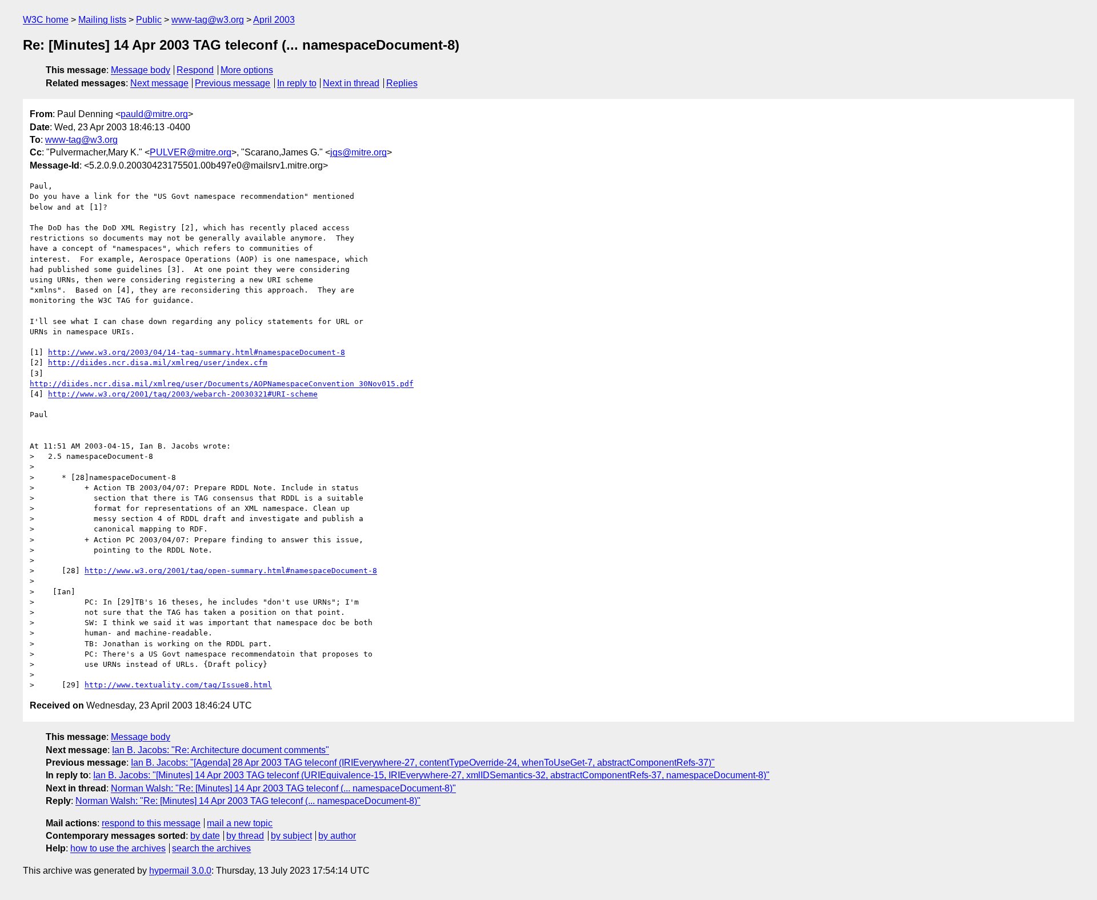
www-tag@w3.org (207, 20)
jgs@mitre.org (358, 152)
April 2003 (274, 20)
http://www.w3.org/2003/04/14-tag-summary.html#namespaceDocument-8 (196, 352)
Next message (159, 83)
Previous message (232, 83)
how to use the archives (118, 848)
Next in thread (351, 83)
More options (247, 70)
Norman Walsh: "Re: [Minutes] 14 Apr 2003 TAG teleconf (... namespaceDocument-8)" (283, 788)
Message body (140, 70)
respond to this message (151, 823)
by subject (291, 836)
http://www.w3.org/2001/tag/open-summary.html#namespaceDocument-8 (231, 570)
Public (149, 20)
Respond (195, 70)
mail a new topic (240, 823)
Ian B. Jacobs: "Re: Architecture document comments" (220, 750)
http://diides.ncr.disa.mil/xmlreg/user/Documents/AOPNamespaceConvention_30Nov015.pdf (222, 383)
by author (337, 836)
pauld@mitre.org (154, 114)
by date (205, 836)
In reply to (297, 83)
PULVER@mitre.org (190, 152)
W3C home (46, 20)
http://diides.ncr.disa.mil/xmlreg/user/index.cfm (157, 362)
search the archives (211, 848)
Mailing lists (102, 20)
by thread (245, 836)
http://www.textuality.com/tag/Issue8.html (178, 685)
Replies (402, 83)
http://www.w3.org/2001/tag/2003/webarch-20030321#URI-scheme (183, 394)
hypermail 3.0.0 (180, 870)
